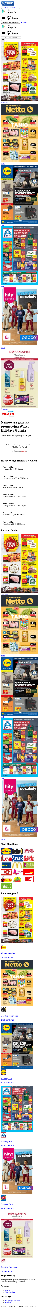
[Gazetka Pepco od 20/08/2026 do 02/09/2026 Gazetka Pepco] (17, 1194)
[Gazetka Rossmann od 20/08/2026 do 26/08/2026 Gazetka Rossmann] (17, 1257)
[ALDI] (19, 284)
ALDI (3, 286)
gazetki (23, 451)
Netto (3, 164)
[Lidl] (19, 223)
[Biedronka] (19, 101)
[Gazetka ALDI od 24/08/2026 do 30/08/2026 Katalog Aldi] (17, 1131)
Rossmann (4, 409)
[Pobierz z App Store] (10, 20)
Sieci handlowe (10, 1292)
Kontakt (13, 7)
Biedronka (23, 22)
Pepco (3, 348)
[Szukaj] (3, 40)
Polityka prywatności (12, 1300)
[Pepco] (19, 346)
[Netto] (19, 162)
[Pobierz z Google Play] (10, 14)
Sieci (8, 7)
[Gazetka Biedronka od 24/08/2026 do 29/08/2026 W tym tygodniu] (17, 943)
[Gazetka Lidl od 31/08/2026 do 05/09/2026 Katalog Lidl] (17, 1068)
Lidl (2, 225)
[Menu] (6, 41)
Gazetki (3, 7)
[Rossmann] (19, 407)
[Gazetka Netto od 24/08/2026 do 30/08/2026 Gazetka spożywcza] (17, 1006)
